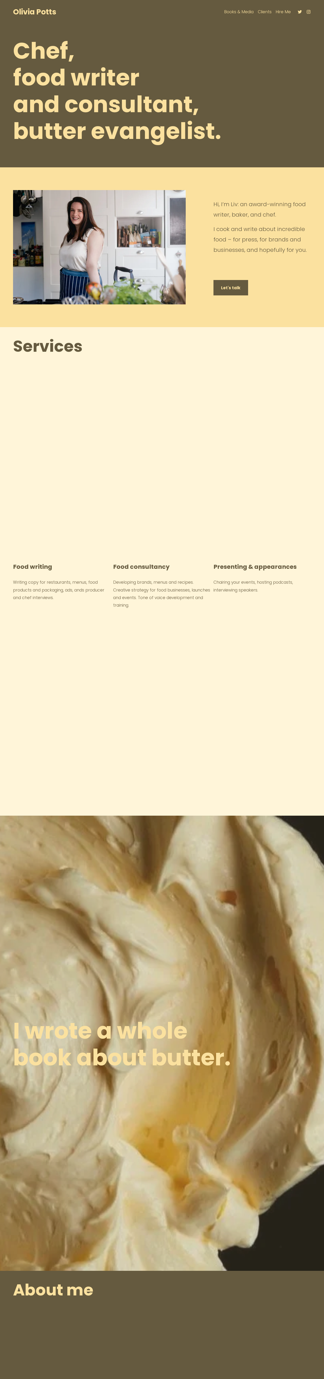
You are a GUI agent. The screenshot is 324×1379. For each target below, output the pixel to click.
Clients (265, 12)
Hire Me (283, 12)
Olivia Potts (34, 12)
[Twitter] (299, 11)
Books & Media (239, 12)
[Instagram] (308, 11)
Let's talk (231, 288)
